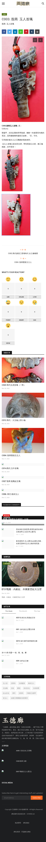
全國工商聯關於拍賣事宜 (19, 698)
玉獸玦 (13, 683)
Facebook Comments (11, 505)
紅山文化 (6, 693)
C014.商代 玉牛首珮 (10, 468)
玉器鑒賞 (22, 683)
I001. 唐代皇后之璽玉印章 (25, 629)
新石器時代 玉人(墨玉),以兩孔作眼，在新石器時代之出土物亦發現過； (29, 542)
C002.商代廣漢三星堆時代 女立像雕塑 (23, 253)
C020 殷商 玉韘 (21, 761)
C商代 (4, 14)
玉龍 (12, 688)
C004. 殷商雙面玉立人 (23, 262)
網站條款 (26, 823)
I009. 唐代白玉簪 (22, 661)
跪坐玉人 (31, 683)
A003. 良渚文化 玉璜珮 (23, 751)
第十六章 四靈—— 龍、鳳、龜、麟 (14, 653)
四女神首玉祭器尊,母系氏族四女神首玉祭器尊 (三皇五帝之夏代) (29, 530)
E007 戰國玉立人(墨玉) (23, 771)
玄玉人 (5, 698)
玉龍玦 (21, 693)
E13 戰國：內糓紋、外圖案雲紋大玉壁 (22, 589)
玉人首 (5, 683)
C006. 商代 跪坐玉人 (10, 494)
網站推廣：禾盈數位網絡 (22, 832)
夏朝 (18, 688)
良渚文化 (27, 688)
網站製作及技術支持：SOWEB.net (23, 814)
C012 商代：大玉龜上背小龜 (14, 420)
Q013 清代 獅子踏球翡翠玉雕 (26, 641)
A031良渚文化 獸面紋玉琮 (25, 618)
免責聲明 (18, 823)
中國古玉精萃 (31, 693)
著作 (13, 693)
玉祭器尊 (36, 688)
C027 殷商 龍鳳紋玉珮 (11, 481)
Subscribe (37, 798)
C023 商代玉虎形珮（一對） (14, 385)
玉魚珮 (5, 688)
